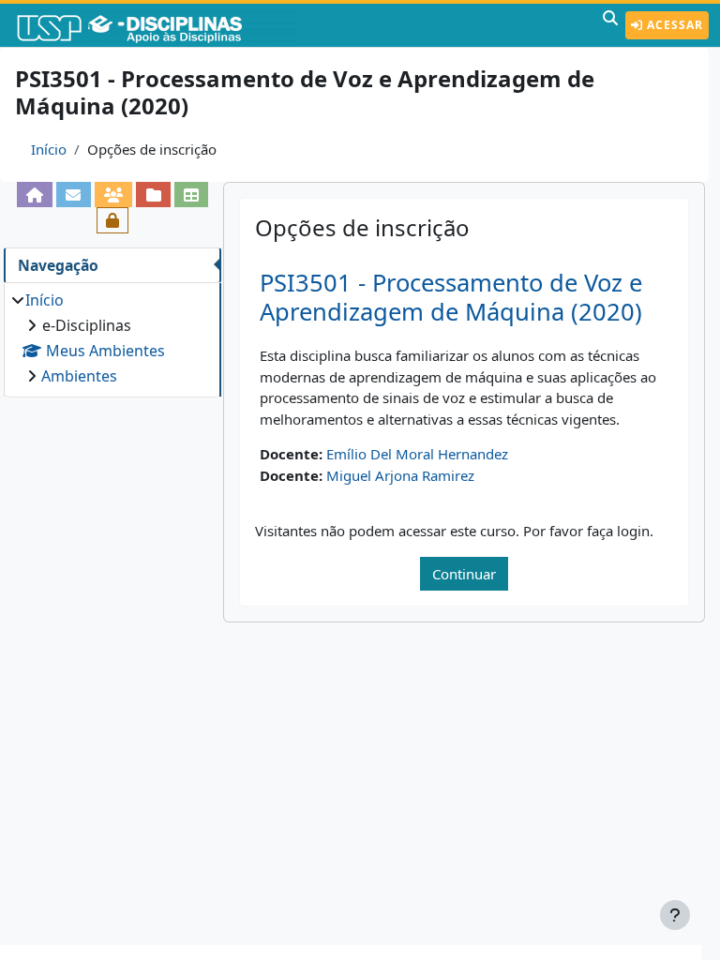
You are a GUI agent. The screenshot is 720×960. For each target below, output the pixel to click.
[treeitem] (112, 338)
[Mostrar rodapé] (675, 915)
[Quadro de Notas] (191, 194)
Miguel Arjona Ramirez (400, 475)
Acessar (673, 25)
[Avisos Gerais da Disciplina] (73, 194)
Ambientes (79, 376)
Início (49, 149)
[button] (610, 25)
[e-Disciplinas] (157, 25)
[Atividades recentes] (153, 194)
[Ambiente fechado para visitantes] (113, 219)
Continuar (464, 573)
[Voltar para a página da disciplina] (35, 194)
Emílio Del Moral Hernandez (417, 453)
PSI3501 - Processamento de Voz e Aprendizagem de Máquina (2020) (451, 297)
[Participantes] (114, 194)
